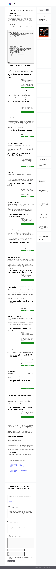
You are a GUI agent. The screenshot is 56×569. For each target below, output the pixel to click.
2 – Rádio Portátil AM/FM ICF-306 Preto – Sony (16, 56)
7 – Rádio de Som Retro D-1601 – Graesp (15, 46)
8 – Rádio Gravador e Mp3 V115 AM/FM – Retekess (17, 44)
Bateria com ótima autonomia (15, 38)
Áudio (27, 3)
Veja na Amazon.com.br (27, 87)
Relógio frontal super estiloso (14, 51)
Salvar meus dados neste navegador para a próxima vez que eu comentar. (20, 558)
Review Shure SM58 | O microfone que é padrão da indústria (43, 192)
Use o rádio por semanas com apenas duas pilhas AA (18, 34)
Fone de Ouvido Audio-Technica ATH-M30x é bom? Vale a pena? (43, 180)
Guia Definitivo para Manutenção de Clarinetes (16, 478)
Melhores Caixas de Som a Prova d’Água (17, 469)
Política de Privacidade (43, 236)
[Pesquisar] (47, 10)
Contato (46, 3)
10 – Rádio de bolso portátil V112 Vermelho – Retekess (18, 39)
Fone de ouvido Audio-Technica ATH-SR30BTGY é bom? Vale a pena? (43, 216)
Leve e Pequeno (12, 53)
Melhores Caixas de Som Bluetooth (16, 467)
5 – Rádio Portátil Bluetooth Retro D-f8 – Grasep (17, 50)
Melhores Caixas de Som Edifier (16, 465)
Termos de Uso (42, 239)
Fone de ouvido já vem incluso (15, 36)
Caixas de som (13, 477)
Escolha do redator (11, 61)
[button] (29, 3)
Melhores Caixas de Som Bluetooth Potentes (18, 470)
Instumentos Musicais (35, 3)
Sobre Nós (41, 238)
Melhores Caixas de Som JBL (15, 464)
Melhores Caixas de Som (14, 463)
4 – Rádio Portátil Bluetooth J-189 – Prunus (16, 52)
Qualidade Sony (12, 55)
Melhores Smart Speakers (15, 474)
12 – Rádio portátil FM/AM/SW (14, 35)
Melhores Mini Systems (14, 472)
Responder (10, 501)
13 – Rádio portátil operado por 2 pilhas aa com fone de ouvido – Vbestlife (21, 33)
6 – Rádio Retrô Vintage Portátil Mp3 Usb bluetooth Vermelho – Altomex (20, 48)
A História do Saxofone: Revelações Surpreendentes (17, 479)
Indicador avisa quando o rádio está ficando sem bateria (19, 57)
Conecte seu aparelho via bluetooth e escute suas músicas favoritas (20, 49)
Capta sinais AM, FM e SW (14, 47)
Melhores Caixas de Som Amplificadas (17, 466)
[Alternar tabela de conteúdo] (32, 31)
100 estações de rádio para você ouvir (16, 45)
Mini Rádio (11, 40)
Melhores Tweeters (13, 471)
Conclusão (10, 62)
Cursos (42, 3)
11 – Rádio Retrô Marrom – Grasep (14, 37)
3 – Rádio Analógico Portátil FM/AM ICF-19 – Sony (17, 54)
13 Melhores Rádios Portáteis (13, 32)
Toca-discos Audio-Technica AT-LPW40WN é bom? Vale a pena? (43, 227)
